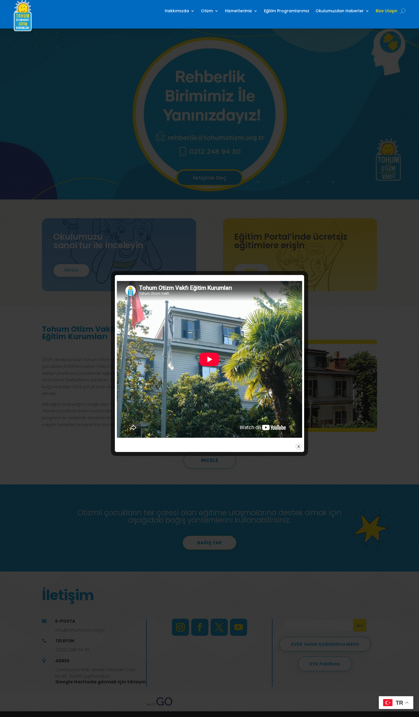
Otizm (207, 11)
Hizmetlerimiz (238, 11)
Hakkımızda (177, 11)
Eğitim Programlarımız (286, 11)
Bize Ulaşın (386, 11)
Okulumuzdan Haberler (340, 11)
